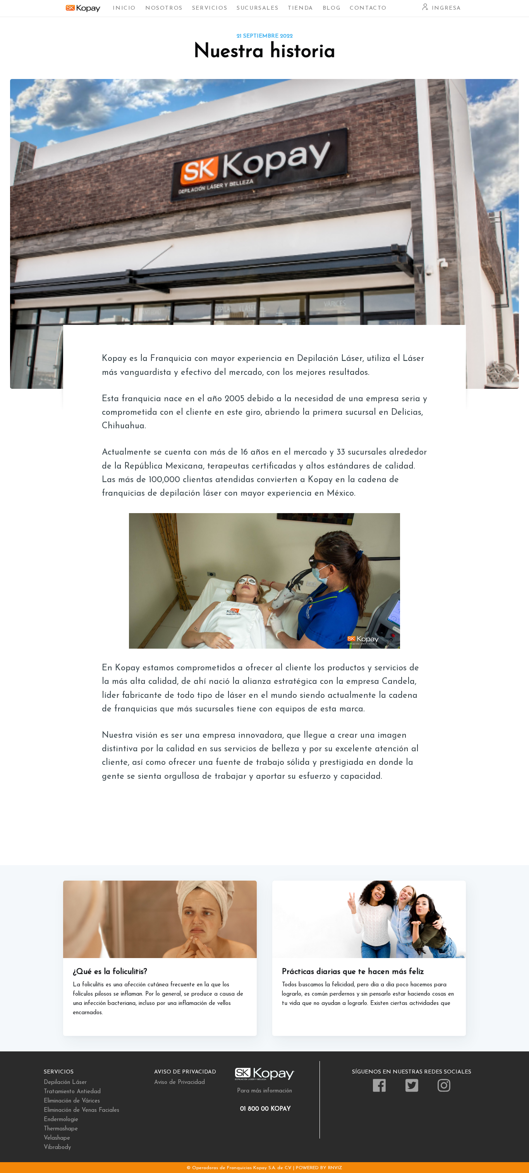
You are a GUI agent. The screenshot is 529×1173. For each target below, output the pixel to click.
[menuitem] (124, 8)
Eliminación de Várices (72, 1101)
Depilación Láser (65, 1082)
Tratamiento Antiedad (72, 1092)
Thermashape (61, 1129)
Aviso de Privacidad (179, 1082)
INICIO (124, 8)
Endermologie (61, 1120)
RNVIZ (335, 1168)
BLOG (331, 8)
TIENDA (300, 8)
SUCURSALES (257, 8)
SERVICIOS (209, 8)
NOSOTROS (164, 8)
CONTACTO (368, 8)
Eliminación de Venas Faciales (81, 1110)
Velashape (57, 1138)
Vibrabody (57, 1148)
